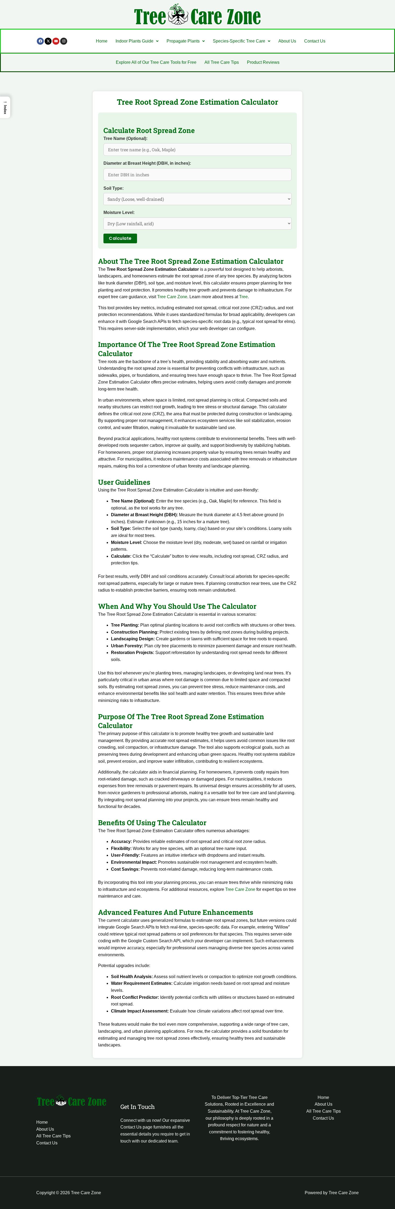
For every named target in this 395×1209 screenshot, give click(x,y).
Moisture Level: (119, 212)
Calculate (120, 238)
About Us (287, 41)
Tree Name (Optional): (125, 138)
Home (101, 41)
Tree (243, 296)
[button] (137, 41)
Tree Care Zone (172, 296)
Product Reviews (263, 62)
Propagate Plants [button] (183, 41)
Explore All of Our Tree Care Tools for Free (156, 62)
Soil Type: (113, 188)
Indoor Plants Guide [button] (134, 41)
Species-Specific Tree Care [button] (239, 41)
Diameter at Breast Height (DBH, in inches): (147, 163)
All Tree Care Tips (221, 62)
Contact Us (314, 41)
